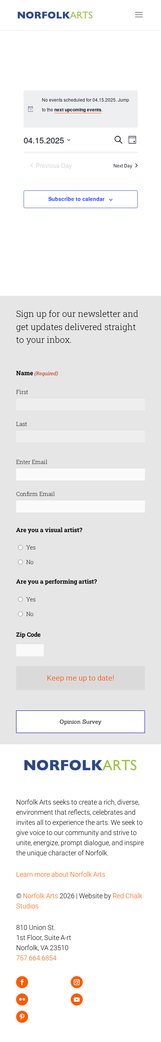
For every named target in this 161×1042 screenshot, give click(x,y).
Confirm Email (35, 493)
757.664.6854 (36, 958)
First (22, 392)
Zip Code (28, 634)
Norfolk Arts (40, 896)
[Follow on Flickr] (22, 999)
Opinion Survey (80, 721)
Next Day (122, 165)
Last (21, 423)
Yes (31, 547)
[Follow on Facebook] (22, 982)
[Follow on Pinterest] (22, 1017)
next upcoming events (77, 109)
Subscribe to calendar (76, 198)
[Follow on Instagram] (77, 982)
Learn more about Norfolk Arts (60, 874)
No (29, 562)
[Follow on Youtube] (77, 999)
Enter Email (32, 461)
